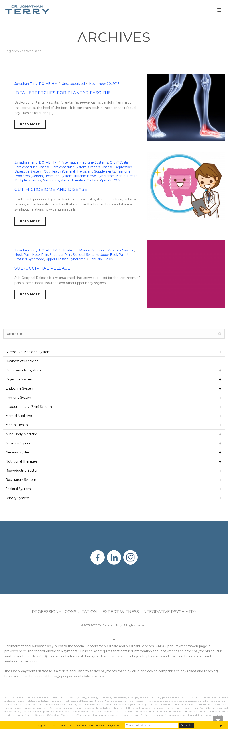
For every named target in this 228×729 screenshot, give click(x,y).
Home (206, 59)
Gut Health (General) (60, 171)
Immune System (59, 176)
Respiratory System (21, 480)
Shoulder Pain (60, 255)
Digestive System (28, 171)
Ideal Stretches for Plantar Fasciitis (62, 92)
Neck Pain (22, 255)
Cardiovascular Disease (32, 167)
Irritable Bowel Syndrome (94, 176)
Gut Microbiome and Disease (50, 189)
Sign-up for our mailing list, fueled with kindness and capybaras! (79, 725)
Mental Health (126, 176)
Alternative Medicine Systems (85, 162)
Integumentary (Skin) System (29, 407)
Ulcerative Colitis (83, 180)
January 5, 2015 (101, 259)
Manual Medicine (92, 250)
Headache (70, 250)
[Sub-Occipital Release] (186, 274)
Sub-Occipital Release (42, 268)
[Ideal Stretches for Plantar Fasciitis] (186, 107)
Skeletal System (85, 255)
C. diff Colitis (119, 162)
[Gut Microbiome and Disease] (186, 186)
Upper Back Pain (113, 255)
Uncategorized (73, 84)
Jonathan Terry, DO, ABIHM (35, 84)
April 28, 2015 (110, 180)
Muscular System (120, 250)
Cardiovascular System (69, 167)
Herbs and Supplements (96, 171)
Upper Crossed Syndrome (66, 259)
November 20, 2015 (104, 84)
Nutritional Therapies (21, 461)
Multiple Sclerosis (27, 180)
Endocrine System (20, 388)
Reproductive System (23, 471)
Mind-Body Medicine (22, 434)
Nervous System (56, 180)
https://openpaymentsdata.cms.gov (76, 676)
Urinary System (17, 498)
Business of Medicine (22, 361)
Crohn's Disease (100, 167)
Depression (123, 167)
